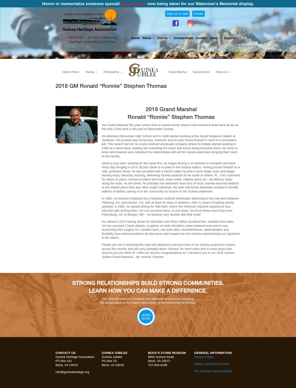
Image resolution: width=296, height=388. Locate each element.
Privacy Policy (203, 357)
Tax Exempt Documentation (213, 371)
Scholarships (183, 38)
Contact (201, 38)
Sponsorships (201, 71)
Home (135, 38)
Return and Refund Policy (211, 364)
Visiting (89, 71)
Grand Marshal (178, 71)
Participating (111, 71)
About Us (221, 71)
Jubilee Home (70, 71)
